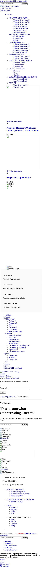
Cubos (15, 40)
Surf (12, 514)
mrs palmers (4, 439)
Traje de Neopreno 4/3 (21, 20)
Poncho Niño (18, 67)
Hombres (14, 508)
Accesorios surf (14, 341)
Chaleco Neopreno (20, 26)
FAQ (13, 526)
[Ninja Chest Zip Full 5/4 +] (23, 169)
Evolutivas (12, 327)
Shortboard (13, 323)
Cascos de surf (14, 339)
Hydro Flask (13, 350)
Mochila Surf (13, 343)
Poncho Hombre (19, 63)
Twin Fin (12, 358)
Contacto (14, 524)
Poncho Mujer (18, 65)
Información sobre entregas (20, 494)
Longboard (13, 329)
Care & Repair (18, 36)
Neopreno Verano (19, 32)
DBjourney (4, 469)
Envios (13, 522)
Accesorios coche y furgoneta (19, 345)
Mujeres (14, 510)
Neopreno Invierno (20, 30)
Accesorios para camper (17, 348)
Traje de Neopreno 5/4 (21, 22)
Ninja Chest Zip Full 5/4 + (19, 177)
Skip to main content (20, 1)
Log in (3, 392)
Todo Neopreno (20, 85)
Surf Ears (12, 337)
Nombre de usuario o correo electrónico (14, 382)
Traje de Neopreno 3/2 (21, 24)
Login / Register (10, 550)
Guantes (16, 75)
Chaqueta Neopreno (20, 28)
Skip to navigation (6, 1)
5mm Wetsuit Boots (20, 81)
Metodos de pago (17, 502)
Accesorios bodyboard (17, 352)
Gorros (15, 73)
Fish (10, 325)
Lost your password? (7, 397)
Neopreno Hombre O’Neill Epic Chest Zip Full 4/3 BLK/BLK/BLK (23, 129)
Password (4, 388)
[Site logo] (9, 6)
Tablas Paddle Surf (15, 331)
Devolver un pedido (18, 492)
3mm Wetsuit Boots (20, 79)
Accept (2, 560)
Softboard (12, 321)
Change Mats (18, 38)
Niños (13, 512)
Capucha (16, 71)
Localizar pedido (17, 496)
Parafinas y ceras (15, 335)
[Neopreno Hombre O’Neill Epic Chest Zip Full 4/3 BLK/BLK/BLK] (23, 119)
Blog (13, 520)
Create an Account (12, 378)
